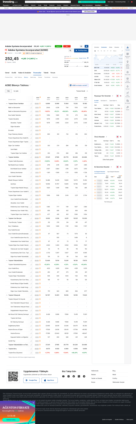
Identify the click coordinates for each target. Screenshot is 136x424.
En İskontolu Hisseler (102, 167)
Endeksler (104, 47)
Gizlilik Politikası (119, 419)
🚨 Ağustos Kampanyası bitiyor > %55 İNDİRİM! (91, 2)
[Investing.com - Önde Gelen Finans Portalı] (10, 2)
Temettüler (47, 77)
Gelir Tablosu (18, 77)
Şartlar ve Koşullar (107, 419)
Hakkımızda (94, 371)
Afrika (108, 8)
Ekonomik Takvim (75, 5)
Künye (93, 382)
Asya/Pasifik (102, 8)
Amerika (84, 8)
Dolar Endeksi (98, 85)
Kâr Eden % (104, 100)
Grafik (14, 73)
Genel (7, 73)
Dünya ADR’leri (67, 8)
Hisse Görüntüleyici (87, 5)
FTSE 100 (96, 82)
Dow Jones (97, 73)
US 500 (96, 76)
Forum (53, 73)
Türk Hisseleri (26, 8)
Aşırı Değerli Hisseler (113, 171)
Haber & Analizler (24, 73)
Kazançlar (55, 77)
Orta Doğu (95, 8)
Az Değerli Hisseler (99, 171)
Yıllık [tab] (8, 91)
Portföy (115, 378)
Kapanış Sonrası (50, 8)
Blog (114, 371)
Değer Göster (82, 58)
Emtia (110, 47)
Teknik (46, 73)
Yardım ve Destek (96, 378)
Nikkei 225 (97, 79)
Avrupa (89, 8)
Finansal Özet (8, 77)
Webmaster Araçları (118, 382)
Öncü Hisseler (99, 137)
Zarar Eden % (113, 100)
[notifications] (128, 2)
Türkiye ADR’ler (76, 8)
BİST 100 (96, 67)
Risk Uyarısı (130, 419)
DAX (95, 70)
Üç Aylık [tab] (16, 91)
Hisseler (6, 8)
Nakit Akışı (33, 77)
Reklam (93, 374)
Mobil (114, 374)
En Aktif (96, 100)
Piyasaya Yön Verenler (102, 96)
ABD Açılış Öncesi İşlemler (38, 8)
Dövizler (96, 47)
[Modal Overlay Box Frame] (17, 412)
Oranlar (40, 77)
